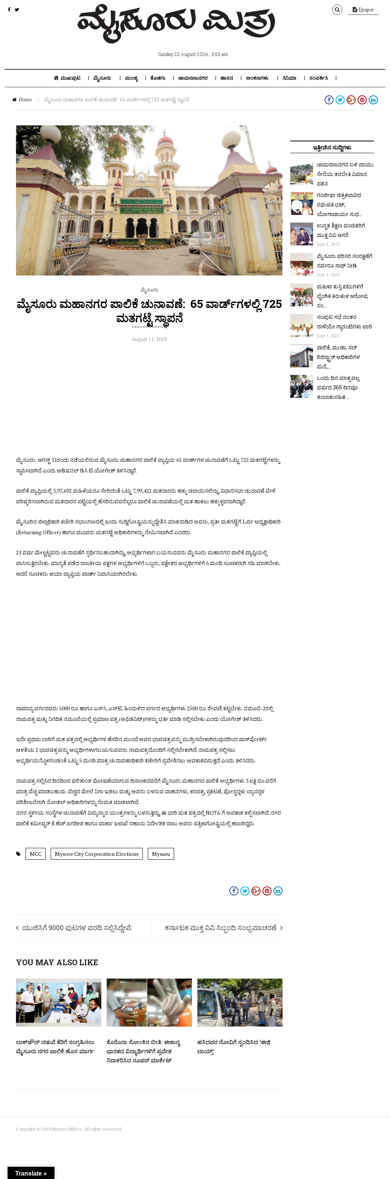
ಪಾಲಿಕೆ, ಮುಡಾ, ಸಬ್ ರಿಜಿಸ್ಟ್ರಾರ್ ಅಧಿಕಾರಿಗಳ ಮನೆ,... (338, 357)
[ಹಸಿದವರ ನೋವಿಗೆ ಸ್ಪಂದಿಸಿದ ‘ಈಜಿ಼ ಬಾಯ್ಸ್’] (240, 1024)
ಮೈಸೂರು (102, 78)
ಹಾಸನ (227, 78)
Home (25, 99)
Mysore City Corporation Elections (97, 853)
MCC (36, 853)
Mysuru (161, 853)
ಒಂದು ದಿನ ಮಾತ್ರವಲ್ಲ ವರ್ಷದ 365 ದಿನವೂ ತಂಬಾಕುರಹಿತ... (338, 387)
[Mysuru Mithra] (178, 34)
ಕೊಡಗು (157, 78)
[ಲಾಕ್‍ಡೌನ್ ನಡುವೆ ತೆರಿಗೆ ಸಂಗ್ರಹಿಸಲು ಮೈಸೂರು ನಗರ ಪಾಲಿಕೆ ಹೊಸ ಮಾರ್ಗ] (58, 1024)
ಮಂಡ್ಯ (131, 78)
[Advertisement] (149, 401)
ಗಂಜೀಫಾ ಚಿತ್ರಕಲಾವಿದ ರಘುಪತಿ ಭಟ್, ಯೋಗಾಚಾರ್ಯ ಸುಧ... (339, 204)
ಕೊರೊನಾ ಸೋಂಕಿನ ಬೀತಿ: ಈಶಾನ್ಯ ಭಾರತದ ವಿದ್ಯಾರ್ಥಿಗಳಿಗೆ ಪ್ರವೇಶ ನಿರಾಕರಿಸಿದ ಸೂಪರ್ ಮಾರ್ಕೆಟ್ (143, 1051)
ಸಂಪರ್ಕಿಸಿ (318, 78)
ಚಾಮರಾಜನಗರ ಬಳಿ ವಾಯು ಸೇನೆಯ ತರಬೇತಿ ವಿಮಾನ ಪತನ (345, 174)
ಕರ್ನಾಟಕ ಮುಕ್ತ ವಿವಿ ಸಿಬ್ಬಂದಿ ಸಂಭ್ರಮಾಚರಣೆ (221, 927)
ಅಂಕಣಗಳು (257, 78)
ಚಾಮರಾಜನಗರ (193, 78)
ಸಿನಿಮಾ (289, 78)
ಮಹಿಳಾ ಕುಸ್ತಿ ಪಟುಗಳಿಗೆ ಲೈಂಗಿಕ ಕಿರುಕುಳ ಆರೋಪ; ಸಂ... (342, 296)
